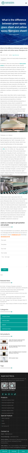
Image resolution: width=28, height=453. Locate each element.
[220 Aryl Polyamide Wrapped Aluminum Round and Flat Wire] (4, 349)
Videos (3, 423)
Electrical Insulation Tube (8, 402)
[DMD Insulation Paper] (4, 361)
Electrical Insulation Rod (7, 405)
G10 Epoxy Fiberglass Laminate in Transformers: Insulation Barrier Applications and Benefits (14, 286)
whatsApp (14, 451)
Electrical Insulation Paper (8, 408)
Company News (6, 316)
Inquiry (23, 451)
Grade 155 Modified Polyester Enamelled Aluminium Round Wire (17, 352)
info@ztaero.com (16, 234)
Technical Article (6, 329)
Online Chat (4, 451)
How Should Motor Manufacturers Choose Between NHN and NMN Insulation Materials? (12, 297)
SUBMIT (4, 269)
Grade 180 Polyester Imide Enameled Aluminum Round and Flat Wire (17, 340)
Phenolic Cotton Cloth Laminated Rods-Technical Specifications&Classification (12, 290)
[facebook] (3, 394)
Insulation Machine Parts (7, 410)
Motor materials (5, 418)
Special (4, 325)
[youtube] (12, 394)
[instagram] (9, 394)
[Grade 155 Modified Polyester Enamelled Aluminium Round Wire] (4, 355)
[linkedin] (6, 394)
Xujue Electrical (15, 55)
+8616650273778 (5, 236)
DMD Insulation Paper (13, 358)
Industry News (16, 34)
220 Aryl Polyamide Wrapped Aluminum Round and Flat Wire (17, 346)
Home (10, 34)
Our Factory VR (5, 426)
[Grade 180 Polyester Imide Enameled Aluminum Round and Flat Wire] (4, 343)
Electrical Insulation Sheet (8, 400)
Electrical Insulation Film (7, 413)
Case (3, 421)
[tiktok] (15, 394)
